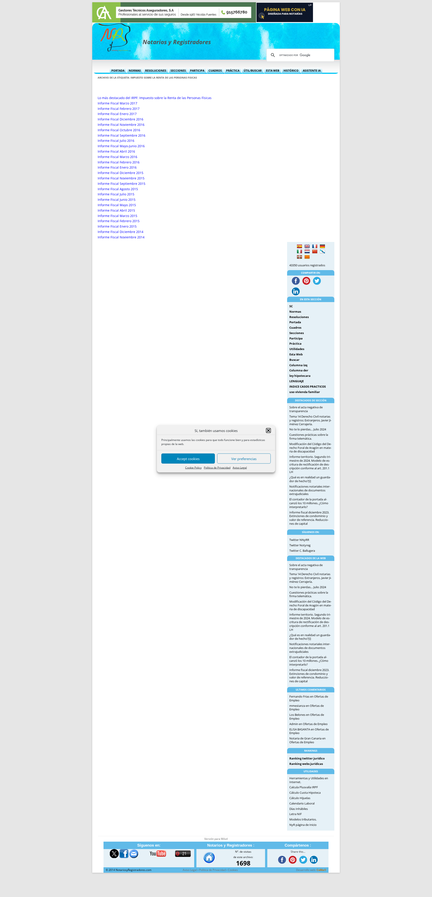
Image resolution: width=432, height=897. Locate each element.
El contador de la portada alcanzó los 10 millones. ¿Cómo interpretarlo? (308, 503)
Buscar (294, 360)
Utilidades (296, 349)
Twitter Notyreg (299, 545)
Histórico (291, 70)
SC (291, 306)
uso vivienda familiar (304, 392)
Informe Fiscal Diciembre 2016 (120, 119)
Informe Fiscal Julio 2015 (116, 194)
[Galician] (322, 251)
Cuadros (215, 70)
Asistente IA (312, 70)
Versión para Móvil (216, 839)
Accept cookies (188, 458)
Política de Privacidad (217, 467)
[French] (314, 246)
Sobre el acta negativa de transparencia (306, 409)
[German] (322, 246)
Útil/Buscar (253, 70)
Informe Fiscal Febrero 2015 (119, 221)
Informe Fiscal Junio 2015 (116, 199)
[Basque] (299, 257)
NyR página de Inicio (303, 825)
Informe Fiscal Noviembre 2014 (121, 237)
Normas (135, 70)
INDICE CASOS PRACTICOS (307, 386)
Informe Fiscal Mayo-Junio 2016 (121, 146)
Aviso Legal (240, 467)
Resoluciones (155, 70)
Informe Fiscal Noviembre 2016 (121, 124)
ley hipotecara (299, 376)
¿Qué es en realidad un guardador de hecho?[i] (310, 479)
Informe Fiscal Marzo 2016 (117, 157)
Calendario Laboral (302, 803)
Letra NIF (295, 814)
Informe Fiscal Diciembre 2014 (120, 232)
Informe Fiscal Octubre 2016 (119, 130)
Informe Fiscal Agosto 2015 (118, 189)
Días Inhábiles (298, 809)
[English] (307, 246)
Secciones (178, 70)
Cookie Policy (193, 467)
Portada (117, 70)
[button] (268, 430)
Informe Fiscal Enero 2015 (117, 226)
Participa (197, 70)
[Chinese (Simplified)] (314, 251)
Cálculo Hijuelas (299, 798)
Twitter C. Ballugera (302, 551)
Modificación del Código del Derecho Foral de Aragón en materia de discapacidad (310, 448)
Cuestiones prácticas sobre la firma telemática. (308, 437)
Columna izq (298, 365)
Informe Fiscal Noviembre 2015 (121, 178)
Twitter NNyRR (299, 540)
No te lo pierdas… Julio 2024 (307, 429)
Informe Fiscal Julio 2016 (116, 140)
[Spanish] (299, 246)
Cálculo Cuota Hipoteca (305, 793)
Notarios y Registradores (177, 42)
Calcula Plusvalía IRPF (303, 787)
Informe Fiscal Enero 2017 (117, 114)
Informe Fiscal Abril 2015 (116, 210)
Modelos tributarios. (303, 819)
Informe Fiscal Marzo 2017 (117, 103)
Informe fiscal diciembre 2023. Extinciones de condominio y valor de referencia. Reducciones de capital (309, 518)
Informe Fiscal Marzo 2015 (117, 216)
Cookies (233, 870)
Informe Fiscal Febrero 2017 (119, 108)
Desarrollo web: (311, 870)
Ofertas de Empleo (315, 724)
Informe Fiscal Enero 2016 (117, 167)
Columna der (298, 370)
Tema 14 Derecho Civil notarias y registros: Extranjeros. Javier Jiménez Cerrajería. (310, 420)
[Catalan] (307, 257)
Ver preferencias (243, 458)
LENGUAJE (296, 381)
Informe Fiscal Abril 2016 (116, 151)
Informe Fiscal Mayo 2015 (117, 205)
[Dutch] (307, 251)
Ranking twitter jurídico (307, 758)
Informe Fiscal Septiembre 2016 (121, 135)
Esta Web (272, 70)
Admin (293, 724)
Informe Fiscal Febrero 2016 (119, 162)
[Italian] (299, 251)
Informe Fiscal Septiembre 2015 (121, 183)
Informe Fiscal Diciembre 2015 (120, 173)
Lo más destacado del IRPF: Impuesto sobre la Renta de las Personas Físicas (155, 98)
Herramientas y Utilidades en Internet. (308, 780)
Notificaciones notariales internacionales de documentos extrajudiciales (309, 490)
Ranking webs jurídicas (306, 764)
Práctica (232, 70)
